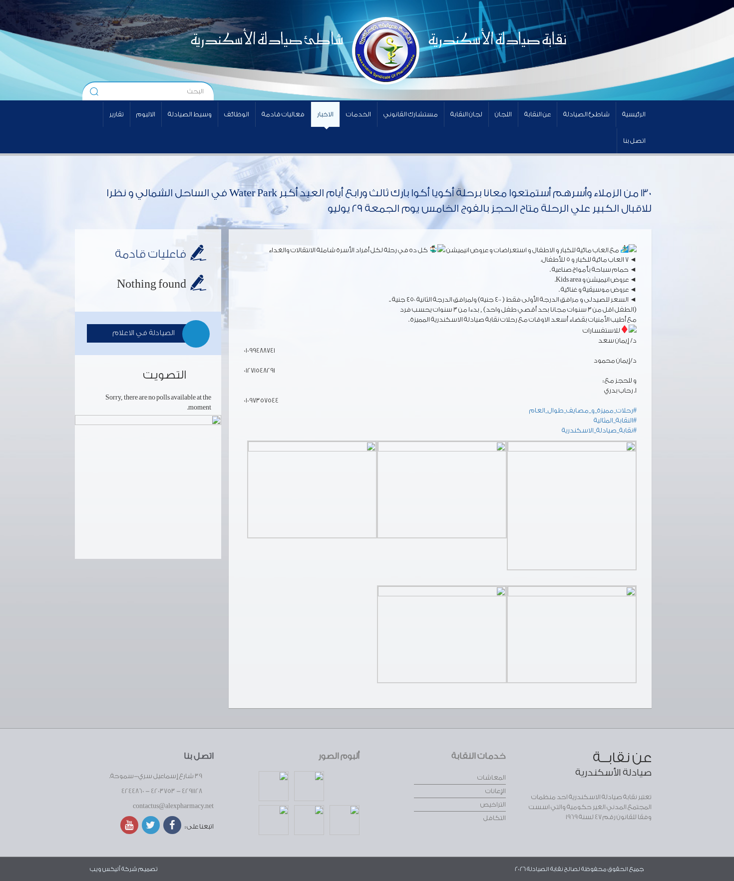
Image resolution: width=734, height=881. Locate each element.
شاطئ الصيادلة (586, 114)
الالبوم (145, 114)
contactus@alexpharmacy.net (173, 806)
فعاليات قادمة (283, 114)
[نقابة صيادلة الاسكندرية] (470, 49)
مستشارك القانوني (410, 114)
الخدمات (358, 114)
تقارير (116, 114)
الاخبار (325, 114)
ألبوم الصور (339, 756)
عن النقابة (537, 114)
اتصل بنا (634, 140)
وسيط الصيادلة (190, 114)
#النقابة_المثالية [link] (615, 420)
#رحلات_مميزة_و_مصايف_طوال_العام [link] (583, 410)
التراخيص (493, 804)
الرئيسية (634, 114)
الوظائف (236, 114)
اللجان (503, 114)
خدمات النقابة (478, 756)
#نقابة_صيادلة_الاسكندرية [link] (599, 430)
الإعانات (495, 791)
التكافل (494, 818)
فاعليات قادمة (150, 254)
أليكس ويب (105, 869)
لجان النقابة (466, 114)
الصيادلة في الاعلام (143, 333)
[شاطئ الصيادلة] (240, 49)
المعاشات (491, 777)
